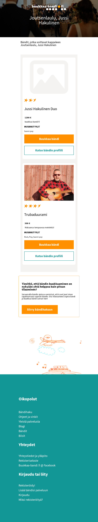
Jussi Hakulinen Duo (40, 108)
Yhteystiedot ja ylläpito (33, 456)
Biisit (22, 436)
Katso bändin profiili (49, 150)
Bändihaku (25, 412)
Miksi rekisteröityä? (31, 500)
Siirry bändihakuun (40, 309)
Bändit (23, 431)
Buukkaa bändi (49, 139)
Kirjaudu (24, 495)
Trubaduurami (35, 214)
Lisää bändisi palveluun (33, 490)
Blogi (22, 426)
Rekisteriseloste (28, 460)
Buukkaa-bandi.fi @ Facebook (37, 465)
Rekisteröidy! (27, 485)
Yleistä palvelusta (29, 421)
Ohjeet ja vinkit (28, 417)
